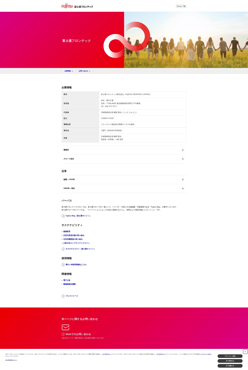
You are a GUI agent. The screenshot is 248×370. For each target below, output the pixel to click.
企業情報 (68, 71)
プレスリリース (72, 296)
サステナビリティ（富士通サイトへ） (80, 249)
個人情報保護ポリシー (11, 360)
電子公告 (66, 280)
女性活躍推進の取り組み (73, 239)
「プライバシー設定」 (206, 354)
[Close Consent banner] (245, 351)
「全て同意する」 (106, 354)
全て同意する (230, 365)
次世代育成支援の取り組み (73, 235)
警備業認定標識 (69, 284)
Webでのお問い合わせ (78, 334)
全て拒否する (230, 361)
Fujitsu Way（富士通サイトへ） (78, 216)
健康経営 (66, 231)
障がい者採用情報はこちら (76, 265)
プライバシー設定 (230, 356)
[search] (184, 6)
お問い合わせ (83, 71)
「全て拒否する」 (160, 354)
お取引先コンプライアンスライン (76, 243)
